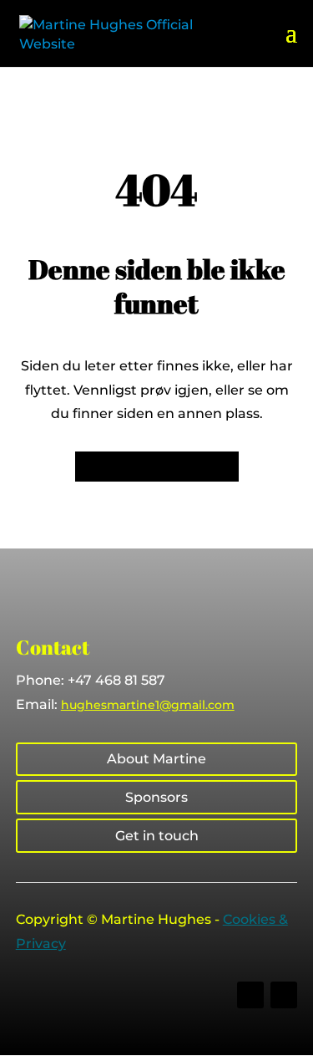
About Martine (156, 759)
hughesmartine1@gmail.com (148, 704)
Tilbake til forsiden (156, 465)
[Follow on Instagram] (283, 995)
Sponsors (156, 797)
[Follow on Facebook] (250, 995)
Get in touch (157, 836)
